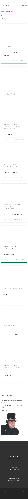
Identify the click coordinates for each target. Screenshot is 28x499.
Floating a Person (9, 254)
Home (2, 11)
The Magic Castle (9, 295)
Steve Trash (7, 60)
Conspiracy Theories (10, 94)
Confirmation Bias (9, 134)
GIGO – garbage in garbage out (13, 214)
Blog (7, 11)
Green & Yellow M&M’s (11, 335)
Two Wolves (7, 375)
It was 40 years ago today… (12, 172)
